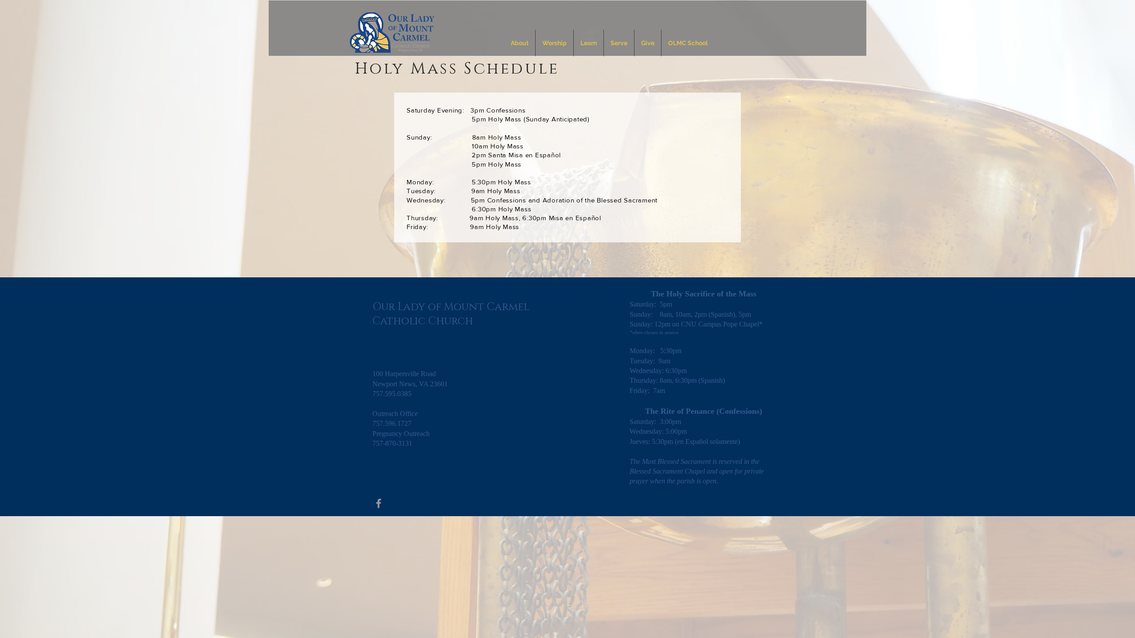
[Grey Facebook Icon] (378, 503)
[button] (519, 43)
